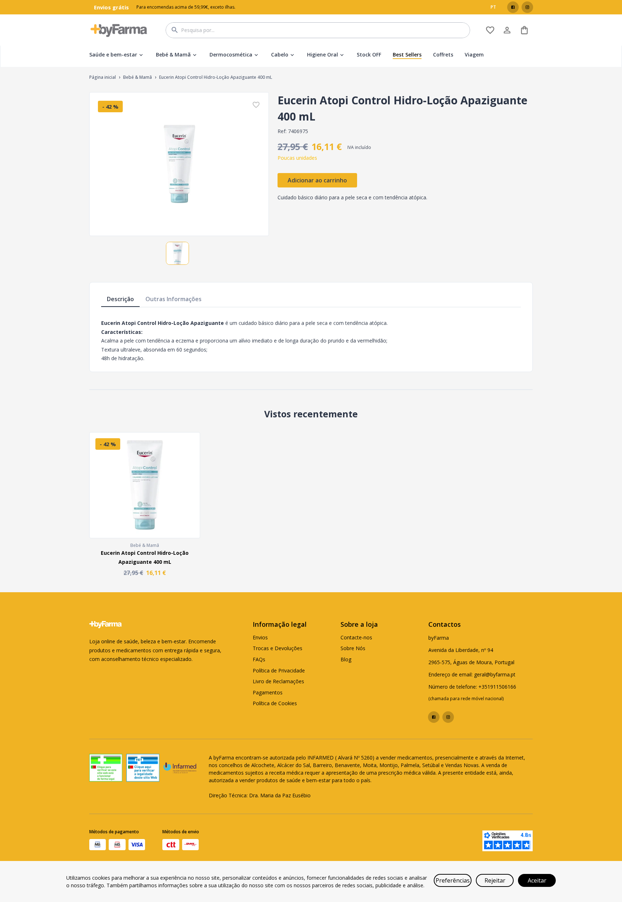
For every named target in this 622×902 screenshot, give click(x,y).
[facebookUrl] (513, 7)
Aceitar (537, 880)
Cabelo (279, 54)
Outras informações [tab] (173, 299)
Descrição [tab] (120, 299)
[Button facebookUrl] (513, 7)
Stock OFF (369, 54)
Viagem (474, 54)
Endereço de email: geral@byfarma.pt (471, 674)
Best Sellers (407, 54)
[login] (490, 30)
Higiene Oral (322, 54)
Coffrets (443, 54)
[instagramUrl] (527, 7)
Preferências (453, 880)
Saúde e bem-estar (113, 54)
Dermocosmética (230, 54)
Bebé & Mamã (173, 54)
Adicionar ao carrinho (317, 180)
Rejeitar (494, 880)
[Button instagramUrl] (527, 7)
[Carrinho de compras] (524, 30)
